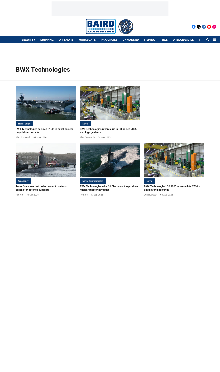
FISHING (149, 39)
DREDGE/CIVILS (183, 39)
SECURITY (28, 39)
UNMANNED (131, 39)
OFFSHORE (66, 39)
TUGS (164, 39)
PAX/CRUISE (109, 39)
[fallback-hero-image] (46, 103)
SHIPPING (47, 39)
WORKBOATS (87, 39)
